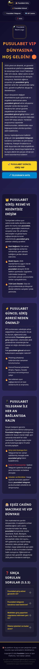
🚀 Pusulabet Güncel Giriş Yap (19, 166)
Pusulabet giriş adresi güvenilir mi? (16, 592)
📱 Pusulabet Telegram (12, 13)
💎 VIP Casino (30, 13)
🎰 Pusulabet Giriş (22, 3)
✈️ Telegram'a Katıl (19, 175)
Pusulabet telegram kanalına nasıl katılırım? (17, 603)
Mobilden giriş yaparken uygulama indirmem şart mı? (17, 615)
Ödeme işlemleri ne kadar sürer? (18, 627)
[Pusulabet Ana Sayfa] (11, 3)
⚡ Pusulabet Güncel (19, 8)
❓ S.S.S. (19, 19)
